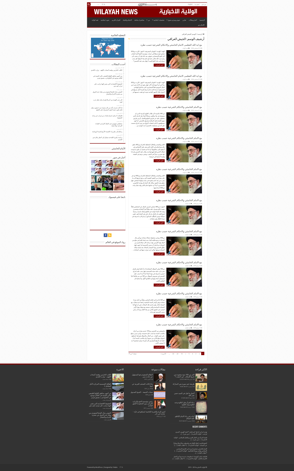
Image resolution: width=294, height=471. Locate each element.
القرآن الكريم (116, 20)
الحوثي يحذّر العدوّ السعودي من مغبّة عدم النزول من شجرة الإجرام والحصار (100, 415)
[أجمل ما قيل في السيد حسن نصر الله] (201, 396)
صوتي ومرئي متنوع (174, 20)
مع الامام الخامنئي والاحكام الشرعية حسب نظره (179, 107)
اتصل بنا (197, 4)
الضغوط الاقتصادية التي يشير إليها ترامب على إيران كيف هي (100, 405)
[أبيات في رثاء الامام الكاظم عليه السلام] (201, 419)
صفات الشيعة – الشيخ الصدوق (142, 392)
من (149, 20)
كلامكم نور (201, 25)
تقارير (184, 20)
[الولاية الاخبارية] (178, 11)
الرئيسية (202, 20)
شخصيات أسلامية (159, 20)
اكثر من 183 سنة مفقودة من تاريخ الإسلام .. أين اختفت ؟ (184, 376)
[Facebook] (102, 4)
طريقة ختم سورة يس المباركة (183, 384)
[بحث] (88, 4)
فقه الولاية (95, 20)
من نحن (204, 4)
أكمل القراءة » (159, 65)
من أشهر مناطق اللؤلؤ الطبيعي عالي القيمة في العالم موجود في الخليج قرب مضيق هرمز (100, 395)
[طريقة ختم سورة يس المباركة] (201, 387)
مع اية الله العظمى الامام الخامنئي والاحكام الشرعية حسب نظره (171, 44)
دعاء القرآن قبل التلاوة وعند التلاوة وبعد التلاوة (184, 403)
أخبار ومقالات (193, 20)
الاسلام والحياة (127, 20)
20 (177, 354)
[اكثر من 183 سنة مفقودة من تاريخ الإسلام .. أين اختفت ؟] (201, 377)
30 (173, 354)
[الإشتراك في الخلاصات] (129, 39)
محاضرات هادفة (139, 20)
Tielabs (115, 467)
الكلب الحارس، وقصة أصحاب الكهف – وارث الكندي (100, 376)
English (190, 4)
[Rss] (104, 4)
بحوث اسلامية (105, 20)
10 (181, 354)
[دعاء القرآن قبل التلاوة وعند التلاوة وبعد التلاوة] (201, 407)
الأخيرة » (163, 354)
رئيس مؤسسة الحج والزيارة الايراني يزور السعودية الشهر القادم (142, 403)
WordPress (99, 467)
